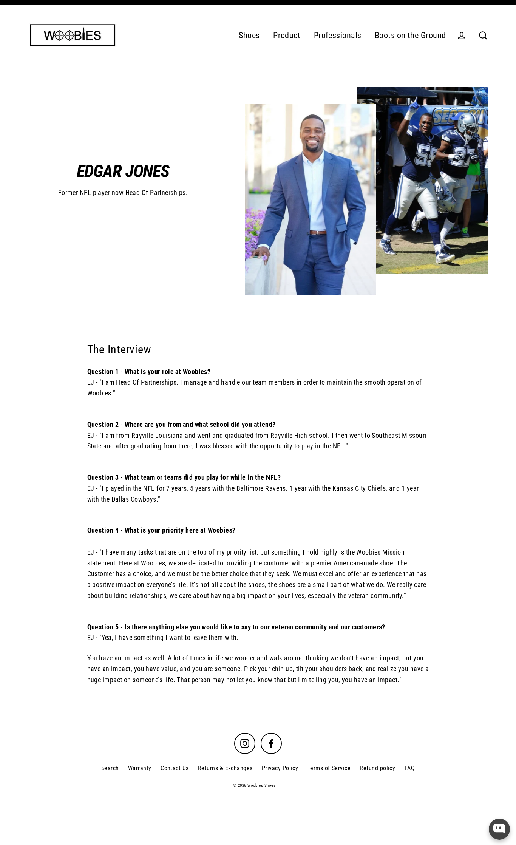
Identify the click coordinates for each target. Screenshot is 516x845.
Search (110, 768)
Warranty (139, 768)
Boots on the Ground (410, 35)
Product (286, 35)
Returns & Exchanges (225, 768)
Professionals (338, 35)
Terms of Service (329, 768)
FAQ (410, 768)
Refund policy (377, 768)
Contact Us (175, 768)
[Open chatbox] (499, 829)
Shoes (249, 35)
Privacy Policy (280, 768)
